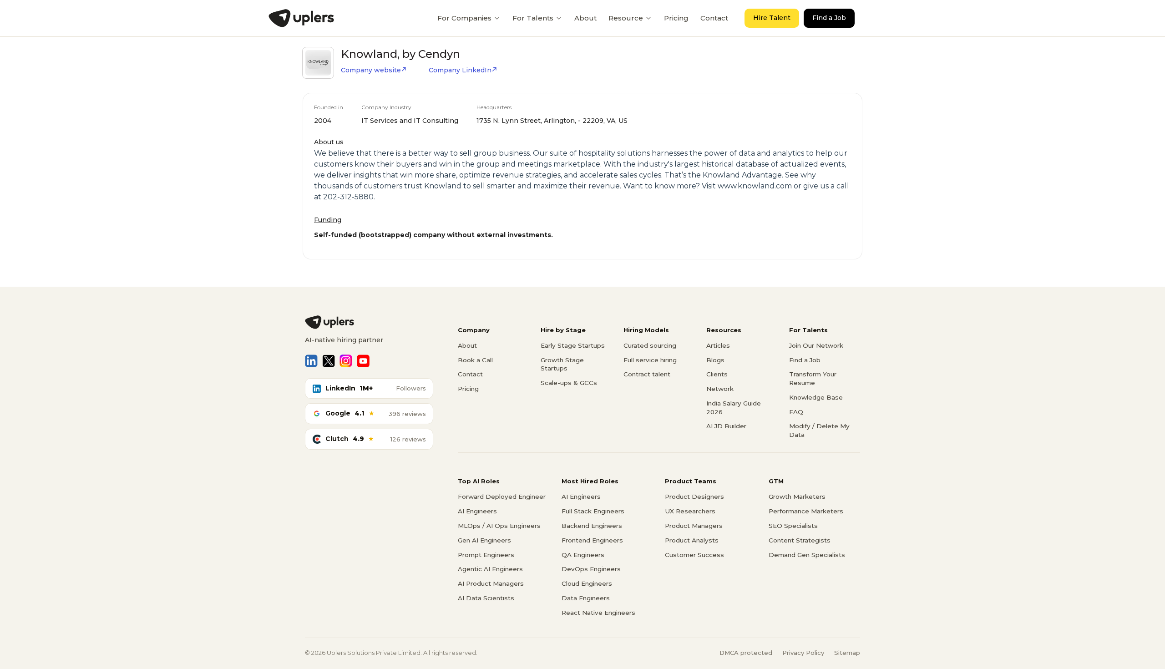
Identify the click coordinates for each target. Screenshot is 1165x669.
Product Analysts (692, 540)
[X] (328, 361)
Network (720, 388)
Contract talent (646, 374)
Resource (625, 18)
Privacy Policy (803, 652)
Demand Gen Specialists (807, 554)
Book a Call (475, 360)
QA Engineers (583, 554)
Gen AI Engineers (484, 540)
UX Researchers (690, 511)
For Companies (464, 18)
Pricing (676, 18)
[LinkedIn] (311, 361)
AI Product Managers (491, 583)
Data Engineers (586, 598)
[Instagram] (345, 361)
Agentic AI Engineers (490, 569)
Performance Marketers (806, 511)
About (585, 18)
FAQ (796, 412)
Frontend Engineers (592, 540)
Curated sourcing (649, 345)
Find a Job (829, 18)
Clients (717, 374)
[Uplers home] (369, 322)
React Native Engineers (598, 612)
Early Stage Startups (573, 345)
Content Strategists (800, 540)
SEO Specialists (793, 525)
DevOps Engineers (591, 569)
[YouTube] (363, 361)
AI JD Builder (726, 426)
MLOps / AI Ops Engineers (499, 525)
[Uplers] (301, 18)
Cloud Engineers (587, 583)
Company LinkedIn (460, 70)
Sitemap (847, 652)
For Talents (532, 18)
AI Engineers (477, 511)
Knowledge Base (816, 397)
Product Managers (694, 525)
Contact (714, 18)
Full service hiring (650, 360)
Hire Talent (771, 18)
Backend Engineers (592, 525)
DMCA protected (745, 652)
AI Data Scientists (486, 598)
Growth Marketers (797, 496)
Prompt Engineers (486, 554)
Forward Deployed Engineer (502, 496)
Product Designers (694, 496)
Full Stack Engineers (593, 511)
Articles (718, 345)
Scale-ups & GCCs (569, 382)
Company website (371, 70)
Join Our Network (816, 345)
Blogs (715, 360)
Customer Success (694, 554)
